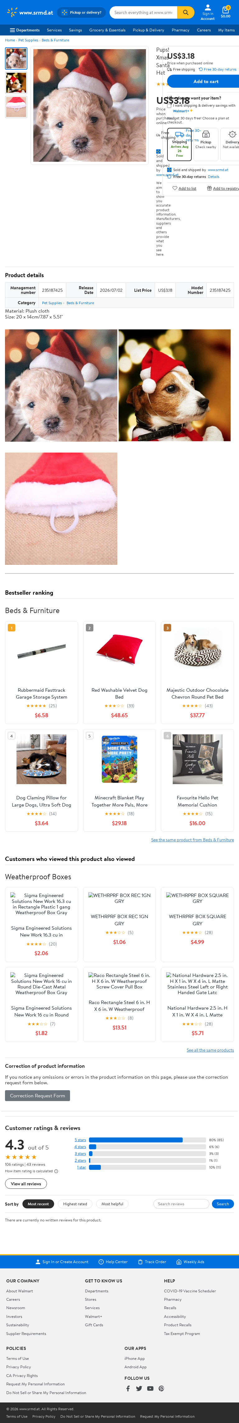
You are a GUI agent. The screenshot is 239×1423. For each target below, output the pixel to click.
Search (223, 1204)
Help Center (117, 1262)
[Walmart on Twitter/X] (139, 1389)
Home (10, 40)
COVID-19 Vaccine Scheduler (190, 1291)
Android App (135, 1367)
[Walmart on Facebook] (127, 1389)
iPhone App (134, 1358)
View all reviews (26, 1184)
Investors (14, 1316)
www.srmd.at (218, 170)
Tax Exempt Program (182, 1333)
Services (54, 30)
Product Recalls (177, 1325)
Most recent (38, 1204)
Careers (204, 30)
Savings (75, 30)
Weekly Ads (194, 1262)
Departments (28, 30)
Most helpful (112, 1204)
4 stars (80, 1146)
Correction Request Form (37, 1095)
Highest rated (75, 1204)
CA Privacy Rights (22, 1375)
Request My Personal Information (35, 1384)
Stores (90, 1299)
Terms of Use (17, 1358)
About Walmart (19, 1291)
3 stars (80, 1153)
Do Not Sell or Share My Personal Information (46, 1392)
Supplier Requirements (26, 1333)
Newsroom (15, 1307)
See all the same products (210, 1050)
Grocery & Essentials (107, 30)
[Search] (185, 12)
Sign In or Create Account (65, 1262)
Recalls (170, 1307)
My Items (226, 30)
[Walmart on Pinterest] (161, 1389)
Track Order (155, 1262)
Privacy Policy (18, 1367)
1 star (81, 1167)
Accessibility (175, 1316)
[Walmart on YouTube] (150, 1389)
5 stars (80, 1139)
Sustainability (17, 1325)
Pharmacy (181, 30)
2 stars (80, 1160)
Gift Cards (94, 1325)
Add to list (187, 188)
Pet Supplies (28, 40)
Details (213, 176)
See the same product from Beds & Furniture (192, 840)
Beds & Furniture (55, 40)
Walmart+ (93, 1316)
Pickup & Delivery (148, 30)
